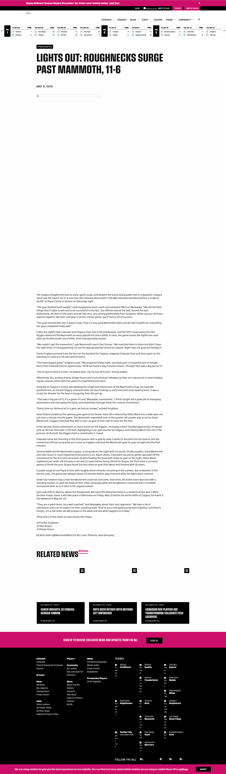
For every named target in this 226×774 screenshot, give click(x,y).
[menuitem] (110, 20)
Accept (203, 769)
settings (183, 769)
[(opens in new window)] (142, 759)
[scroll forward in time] (224, 31)
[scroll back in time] (2, 31)
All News (83, 551)
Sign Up (154, 640)
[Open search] (199, 19)
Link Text (114, 3)
